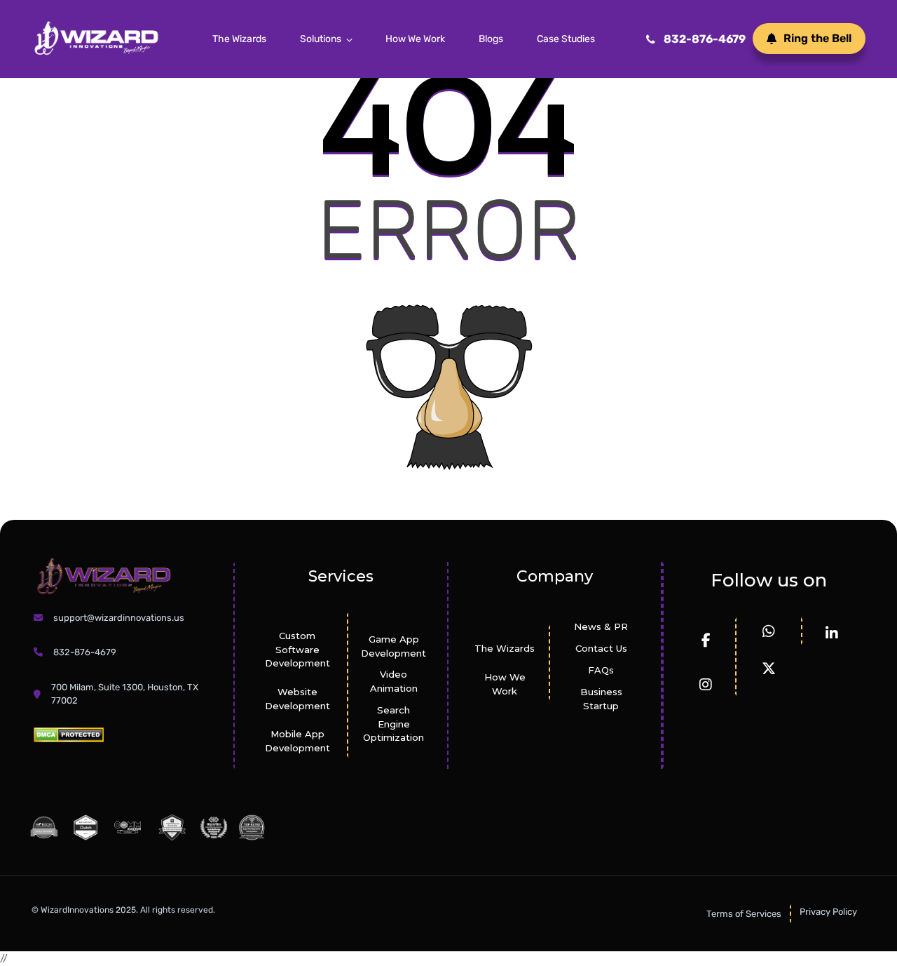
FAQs (601, 670)
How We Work (415, 39)
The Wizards (239, 39)
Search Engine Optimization (393, 724)
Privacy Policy (828, 911)
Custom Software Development (297, 649)
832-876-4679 (705, 39)
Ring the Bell (817, 38)
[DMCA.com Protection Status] (69, 734)
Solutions (320, 39)
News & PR (601, 626)
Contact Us (601, 648)
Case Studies (566, 39)
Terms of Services (743, 913)
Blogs (491, 39)
